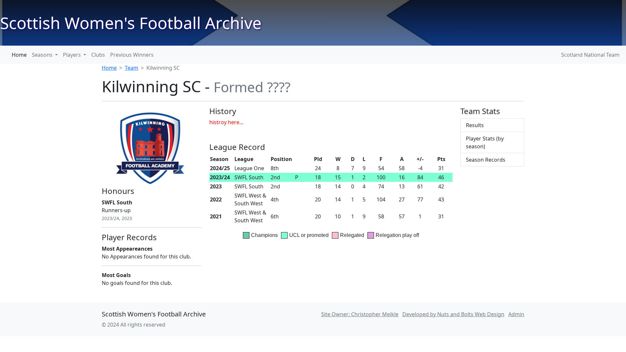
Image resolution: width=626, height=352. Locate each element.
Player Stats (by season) (485, 142)
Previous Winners (132, 54)
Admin (516, 314)
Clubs (98, 54)
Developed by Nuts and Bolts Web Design (453, 314)
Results (475, 125)
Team (131, 67)
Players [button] (72, 54)
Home (19, 54)
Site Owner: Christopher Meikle (359, 314)
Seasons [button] (43, 54)
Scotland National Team (590, 54)
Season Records (485, 159)
